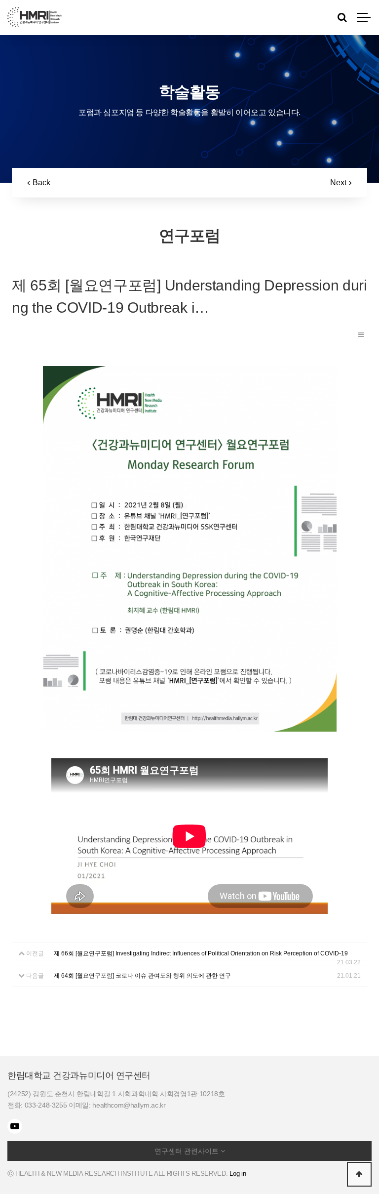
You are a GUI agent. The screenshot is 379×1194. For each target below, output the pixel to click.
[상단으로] (359, 1174)
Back (41, 182)
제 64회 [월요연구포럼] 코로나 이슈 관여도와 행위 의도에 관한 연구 (142, 975)
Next (338, 182)
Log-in (237, 1173)
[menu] (364, 17)
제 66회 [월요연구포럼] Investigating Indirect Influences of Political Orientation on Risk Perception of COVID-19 (201, 953)
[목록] (361, 335)
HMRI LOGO (34, 17)
